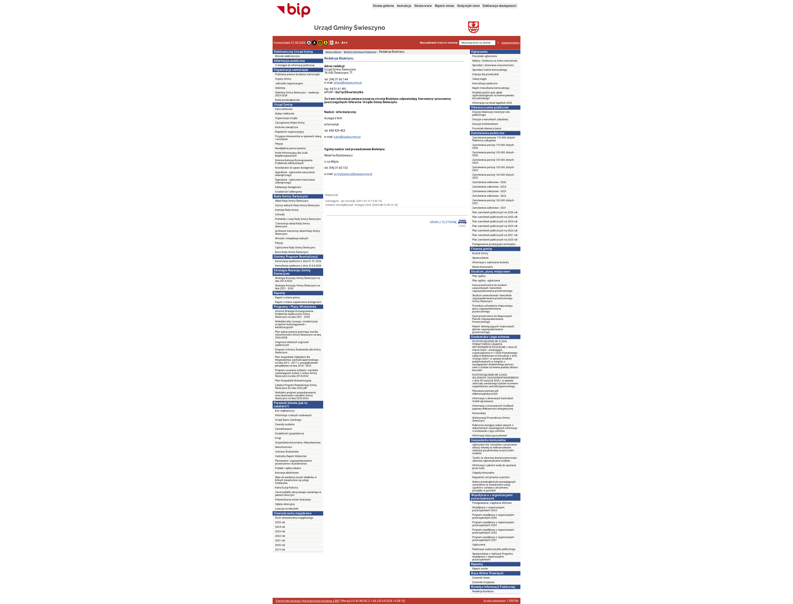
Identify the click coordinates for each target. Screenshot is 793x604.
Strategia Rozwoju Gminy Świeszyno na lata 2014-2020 (297, 279)
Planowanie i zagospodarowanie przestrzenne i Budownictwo (293, 462)
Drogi (278, 438)
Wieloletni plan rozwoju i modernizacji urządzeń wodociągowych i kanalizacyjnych (296, 324)
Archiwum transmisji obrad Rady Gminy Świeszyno (297, 232)
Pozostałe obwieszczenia (486, 128)
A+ (337, 43)
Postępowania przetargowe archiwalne (493, 244)
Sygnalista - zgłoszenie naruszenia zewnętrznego (295, 181)
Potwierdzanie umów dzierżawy (293, 499)
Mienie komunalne (482, 267)
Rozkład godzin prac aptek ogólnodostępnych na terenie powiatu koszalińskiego (493, 95)
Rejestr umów (480, 568)
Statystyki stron (468, 5)
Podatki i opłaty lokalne (288, 468)
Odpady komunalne (483, 472)
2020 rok (280, 545)
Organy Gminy (283, 78)
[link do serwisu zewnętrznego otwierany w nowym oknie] (293, 10)
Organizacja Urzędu (286, 118)
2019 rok (280, 549)
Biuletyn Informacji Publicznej (360, 52)
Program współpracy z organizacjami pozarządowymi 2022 (493, 531)
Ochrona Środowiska (287, 451)
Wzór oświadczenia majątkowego (294, 517)
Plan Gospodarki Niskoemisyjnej (293, 380)
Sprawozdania (480, 257)
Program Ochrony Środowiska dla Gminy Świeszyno (298, 351)
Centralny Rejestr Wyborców (290, 456)
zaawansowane (510, 42)
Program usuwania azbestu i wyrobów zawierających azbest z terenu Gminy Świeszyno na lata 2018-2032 (296, 373)
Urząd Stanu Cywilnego (288, 419)
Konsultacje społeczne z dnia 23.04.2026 (298, 265)
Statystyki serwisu (288, 601)
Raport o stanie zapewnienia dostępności (298, 302)
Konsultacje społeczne (484, 83)
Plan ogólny (479, 276)
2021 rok (280, 540)
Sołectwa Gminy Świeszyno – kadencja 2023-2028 (297, 94)
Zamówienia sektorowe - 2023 (489, 191)
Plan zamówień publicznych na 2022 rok (495, 230)
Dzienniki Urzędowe (483, 582)
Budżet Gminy (480, 253)
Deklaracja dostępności (499, 5)
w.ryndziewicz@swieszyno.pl (353, 174)
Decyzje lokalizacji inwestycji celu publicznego (491, 113)
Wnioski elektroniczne (287, 56)
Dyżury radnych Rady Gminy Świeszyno (297, 205)
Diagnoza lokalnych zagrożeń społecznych (292, 344)
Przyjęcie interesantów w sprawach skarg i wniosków (298, 138)
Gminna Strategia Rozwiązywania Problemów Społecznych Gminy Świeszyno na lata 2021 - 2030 (294, 314)
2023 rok (280, 531)
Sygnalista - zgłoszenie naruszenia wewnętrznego (295, 174)
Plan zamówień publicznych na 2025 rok (495, 217)
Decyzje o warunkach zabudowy (490, 119)
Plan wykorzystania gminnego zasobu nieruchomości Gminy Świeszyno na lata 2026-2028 (298, 334)
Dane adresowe (283, 109)
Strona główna (383, 5)
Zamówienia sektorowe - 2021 (489, 207)
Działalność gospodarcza (289, 433)
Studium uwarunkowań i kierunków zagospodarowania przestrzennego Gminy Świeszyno (492, 298)
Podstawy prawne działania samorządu (297, 74)
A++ (344, 43)
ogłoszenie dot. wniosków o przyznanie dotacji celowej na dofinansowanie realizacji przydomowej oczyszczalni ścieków (494, 449)
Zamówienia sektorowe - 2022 (489, 195)
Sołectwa (280, 88)
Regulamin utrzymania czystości (491, 477)
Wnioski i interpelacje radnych (291, 238)
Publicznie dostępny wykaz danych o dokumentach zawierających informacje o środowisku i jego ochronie (494, 428)
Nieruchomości (283, 447)
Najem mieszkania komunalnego (490, 88)
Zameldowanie (283, 429)
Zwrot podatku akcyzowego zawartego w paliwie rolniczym (298, 494)
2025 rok (280, 522)
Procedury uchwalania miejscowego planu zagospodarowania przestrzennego (492, 308)
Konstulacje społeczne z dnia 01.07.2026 (298, 261)
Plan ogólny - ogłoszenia (486, 280)
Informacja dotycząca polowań (489, 435)
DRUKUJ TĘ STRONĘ (443, 222)
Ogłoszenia (478, 544)
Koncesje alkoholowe (287, 472)
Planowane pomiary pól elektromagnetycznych (485, 392)
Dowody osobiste (284, 424)
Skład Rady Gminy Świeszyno (291, 200)
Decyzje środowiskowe (485, 124)
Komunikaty (479, 413)
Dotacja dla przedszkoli (485, 74)
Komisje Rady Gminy (286, 209)
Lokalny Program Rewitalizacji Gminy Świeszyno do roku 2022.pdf (296, 387)
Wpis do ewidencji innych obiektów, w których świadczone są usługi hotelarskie (296, 480)
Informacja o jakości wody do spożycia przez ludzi (494, 467)
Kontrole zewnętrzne (286, 127)
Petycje (279, 143)
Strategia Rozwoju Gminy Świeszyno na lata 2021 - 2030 (297, 287)
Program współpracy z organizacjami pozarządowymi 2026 (493, 516)
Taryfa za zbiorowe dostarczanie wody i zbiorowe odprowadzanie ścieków (494, 459)
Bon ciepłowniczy (284, 410)
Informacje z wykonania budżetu (490, 262)
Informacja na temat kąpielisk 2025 (492, 102)
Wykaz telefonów (284, 113)
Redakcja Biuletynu (483, 591)
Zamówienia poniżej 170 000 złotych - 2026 (493, 146)
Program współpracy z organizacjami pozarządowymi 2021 (493, 539)
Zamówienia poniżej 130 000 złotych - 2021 (493, 202)
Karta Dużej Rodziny (286, 487)
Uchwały (280, 214)
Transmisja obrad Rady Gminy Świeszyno (292, 225)
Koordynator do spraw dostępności (294, 167)
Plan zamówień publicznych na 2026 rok (495, 212)
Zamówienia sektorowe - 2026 (489, 182)
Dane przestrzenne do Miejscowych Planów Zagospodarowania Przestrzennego (492, 319)
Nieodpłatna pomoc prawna (290, 148)
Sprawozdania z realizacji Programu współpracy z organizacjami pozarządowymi (492, 556)
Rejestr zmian (444, 5)
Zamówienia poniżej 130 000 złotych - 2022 (493, 176)
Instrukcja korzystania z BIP (321, 601)
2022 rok (280, 536)
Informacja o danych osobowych (293, 415)
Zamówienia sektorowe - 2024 (489, 186)
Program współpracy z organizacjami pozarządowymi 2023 (493, 524)
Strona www (423, 5)
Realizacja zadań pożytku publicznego (493, 549)
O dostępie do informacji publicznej (294, 65)
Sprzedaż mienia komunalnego (489, 69)
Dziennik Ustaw (481, 577)
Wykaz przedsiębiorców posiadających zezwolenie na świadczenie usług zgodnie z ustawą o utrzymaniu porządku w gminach (494, 486)
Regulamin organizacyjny (289, 131)
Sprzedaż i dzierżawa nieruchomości (493, 65)
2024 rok (280, 526)
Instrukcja (404, 5)
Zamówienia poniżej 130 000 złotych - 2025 (493, 154)
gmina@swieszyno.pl (348, 82)
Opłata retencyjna (285, 504)
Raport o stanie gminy (287, 297)
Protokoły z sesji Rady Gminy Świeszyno (298, 219)
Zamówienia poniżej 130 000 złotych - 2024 (493, 161)
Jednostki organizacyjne (289, 83)
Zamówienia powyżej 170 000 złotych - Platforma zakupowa (494, 139)
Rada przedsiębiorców (287, 100)
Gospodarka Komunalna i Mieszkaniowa (298, 442)
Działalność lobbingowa (288, 191)
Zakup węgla (479, 78)
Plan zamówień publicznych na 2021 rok (495, 235)
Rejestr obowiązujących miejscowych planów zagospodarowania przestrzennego (493, 329)
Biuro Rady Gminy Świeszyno (291, 252)
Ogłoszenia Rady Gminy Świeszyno (295, 247)
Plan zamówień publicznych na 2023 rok (495, 226)
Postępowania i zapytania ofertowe (492, 503)
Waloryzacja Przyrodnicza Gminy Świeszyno (491, 419)
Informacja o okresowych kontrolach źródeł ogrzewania (492, 400)
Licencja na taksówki (286, 508)
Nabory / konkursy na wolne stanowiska (494, 60)
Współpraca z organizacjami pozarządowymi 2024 (488, 509)
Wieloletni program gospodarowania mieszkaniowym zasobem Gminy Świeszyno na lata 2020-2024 (295, 395)
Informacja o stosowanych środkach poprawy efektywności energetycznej (493, 407)
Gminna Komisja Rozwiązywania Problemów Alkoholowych (293, 162)
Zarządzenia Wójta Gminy (290, 122)
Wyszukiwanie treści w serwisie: (439, 42)
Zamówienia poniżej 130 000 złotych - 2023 (493, 169)
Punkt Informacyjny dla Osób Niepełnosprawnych (291, 154)
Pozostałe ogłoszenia (484, 56)
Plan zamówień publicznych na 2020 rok (495, 239)
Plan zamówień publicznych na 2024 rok (495, 221)
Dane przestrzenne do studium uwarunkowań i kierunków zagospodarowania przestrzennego (492, 288)
